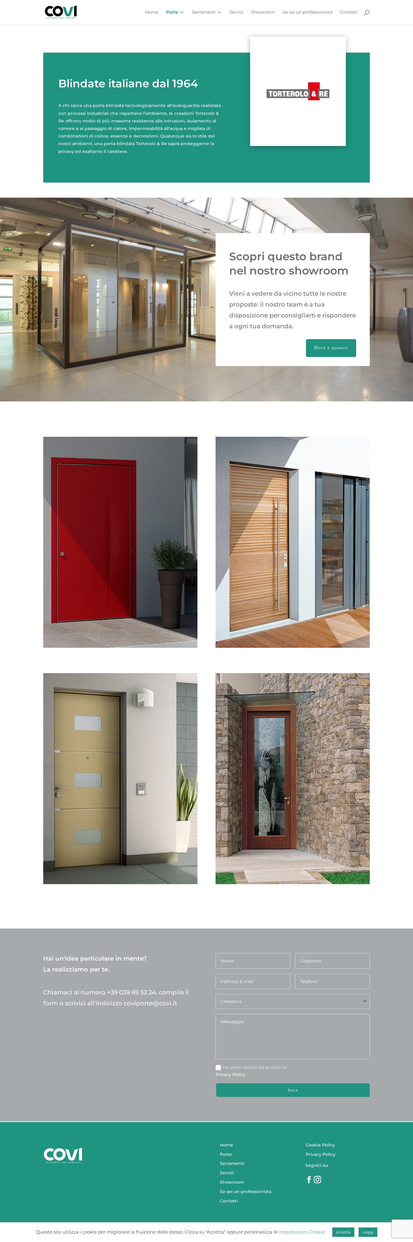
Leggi (368, 1232)
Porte (172, 12)
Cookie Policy (320, 1145)
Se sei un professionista (307, 12)
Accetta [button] (343, 1232)
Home (151, 12)
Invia (293, 1090)
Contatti (349, 12)
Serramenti (204, 12)
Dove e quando (331, 347)
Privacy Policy (321, 1154)
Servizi (236, 12)
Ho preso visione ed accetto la (254, 1067)
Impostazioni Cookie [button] (302, 1232)
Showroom (263, 12)
